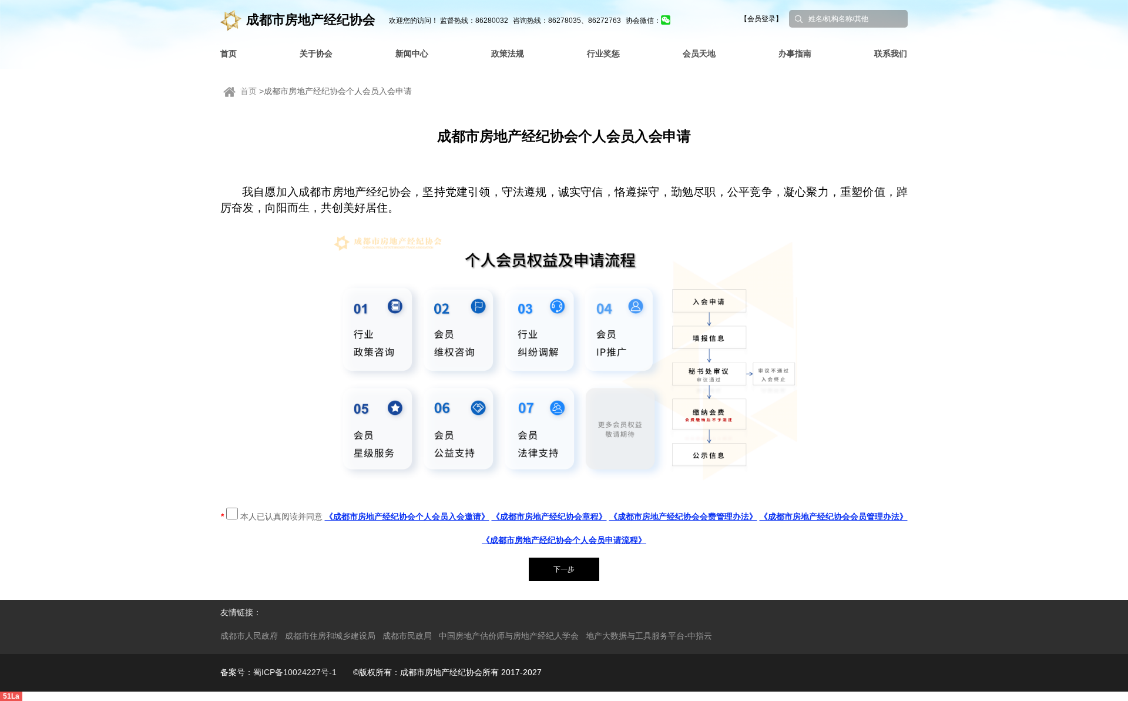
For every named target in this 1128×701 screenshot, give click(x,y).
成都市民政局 (407, 635)
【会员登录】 (761, 19)
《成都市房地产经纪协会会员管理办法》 (834, 516)
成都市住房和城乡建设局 (330, 635)
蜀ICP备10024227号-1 (295, 672)
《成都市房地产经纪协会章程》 (549, 516)
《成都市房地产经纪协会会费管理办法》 (683, 516)
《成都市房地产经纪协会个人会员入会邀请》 (407, 516)
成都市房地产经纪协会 (310, 19)
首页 (248, 91)
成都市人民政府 (249, 635)
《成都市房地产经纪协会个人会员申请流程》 (564, 540)
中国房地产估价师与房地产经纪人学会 (509, 635)
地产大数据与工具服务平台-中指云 (649, 635)
